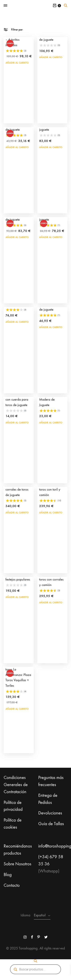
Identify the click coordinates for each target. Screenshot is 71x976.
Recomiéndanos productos (18, 849)
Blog (8, 874)
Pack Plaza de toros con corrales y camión (51, 579)
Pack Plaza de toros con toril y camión (49, 489)
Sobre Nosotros (17, 864)
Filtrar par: (16, 29)
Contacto (12, 885)
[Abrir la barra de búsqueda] (65, 5)
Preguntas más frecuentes (51, 781)
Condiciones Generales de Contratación (16, 784)
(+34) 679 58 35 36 (50, 860)
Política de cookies (12, 823)
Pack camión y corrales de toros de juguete (16, 489)
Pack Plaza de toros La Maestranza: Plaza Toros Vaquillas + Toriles (18, 675)
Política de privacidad (13, 806)
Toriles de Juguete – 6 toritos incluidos (17, 39)
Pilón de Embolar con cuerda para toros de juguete (17, 399)
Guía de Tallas (51, 823)
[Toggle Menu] (5, 6)
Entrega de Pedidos (47, 799)
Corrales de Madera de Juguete (47, 399)
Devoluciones (50, 813)
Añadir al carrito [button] (17, 62)
